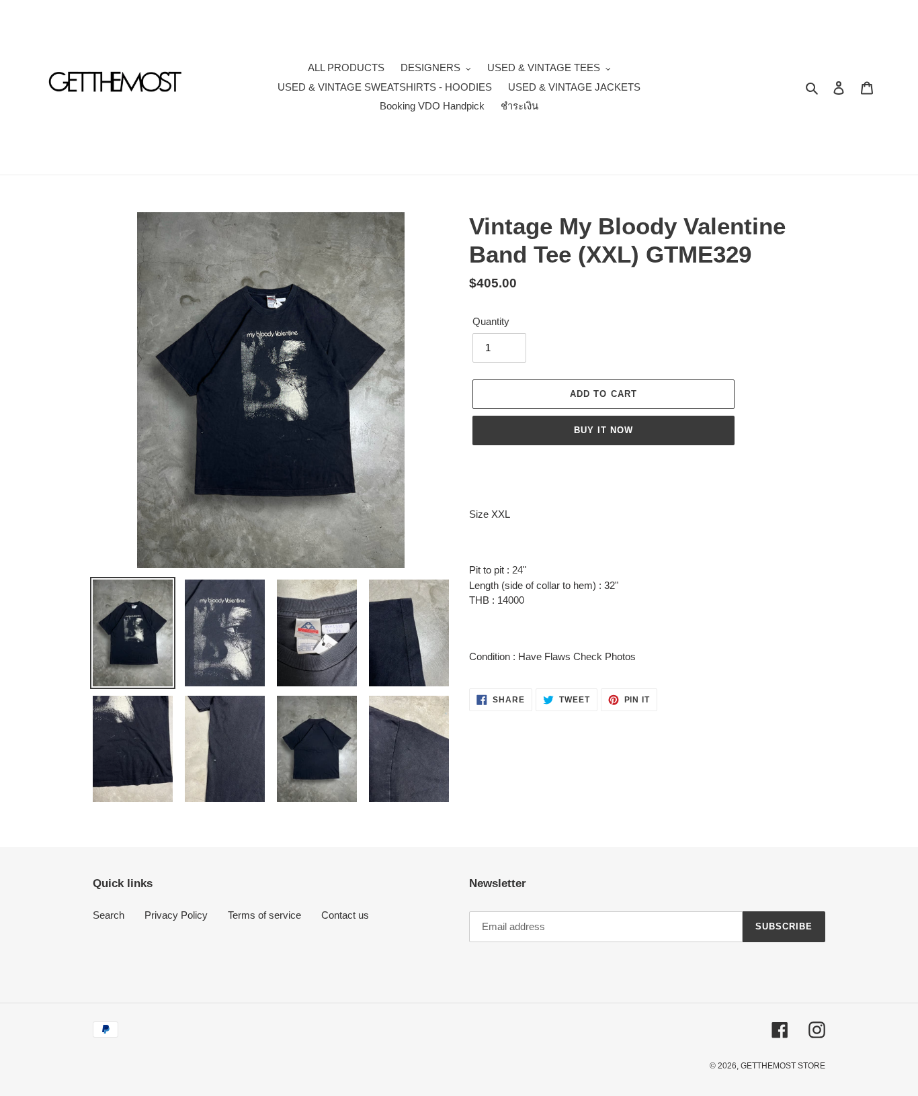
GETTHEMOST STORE (783, 1065)
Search (108, 915)
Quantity (490, 321)
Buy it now (603, 430)
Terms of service (264, 915)
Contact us (345, 915)
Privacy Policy (176, 915)
